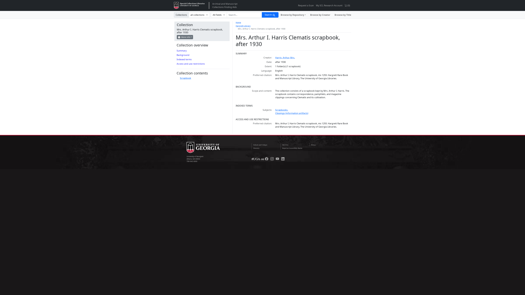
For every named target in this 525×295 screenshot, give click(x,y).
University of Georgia (207, 147)
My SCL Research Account (329, 5)
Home (238, 22)
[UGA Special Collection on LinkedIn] (283, 159)
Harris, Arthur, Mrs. (285, 57)
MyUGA (285, 145)
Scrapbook (185, 78)
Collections (181, 14)
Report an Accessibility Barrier (292, 148)
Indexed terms (184, 59)
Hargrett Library (243, 26)
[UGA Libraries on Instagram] (272, 159)
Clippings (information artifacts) (291, 113)
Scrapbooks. (281, 109)
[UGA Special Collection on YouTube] (278, 159)
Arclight (189, 5)
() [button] (348, 5)
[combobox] (244, 14)
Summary (182, 50)
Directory (256, 148)
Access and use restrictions (191, 63)
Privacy (313, 145)
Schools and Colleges (260, 145)
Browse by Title (343, 14)
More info (186, 37)
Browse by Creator (320, 14)
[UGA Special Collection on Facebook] (267, 159)
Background (183, 55)
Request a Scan (306, 5)
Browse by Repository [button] (292, 14)
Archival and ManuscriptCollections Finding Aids (224, 5)
